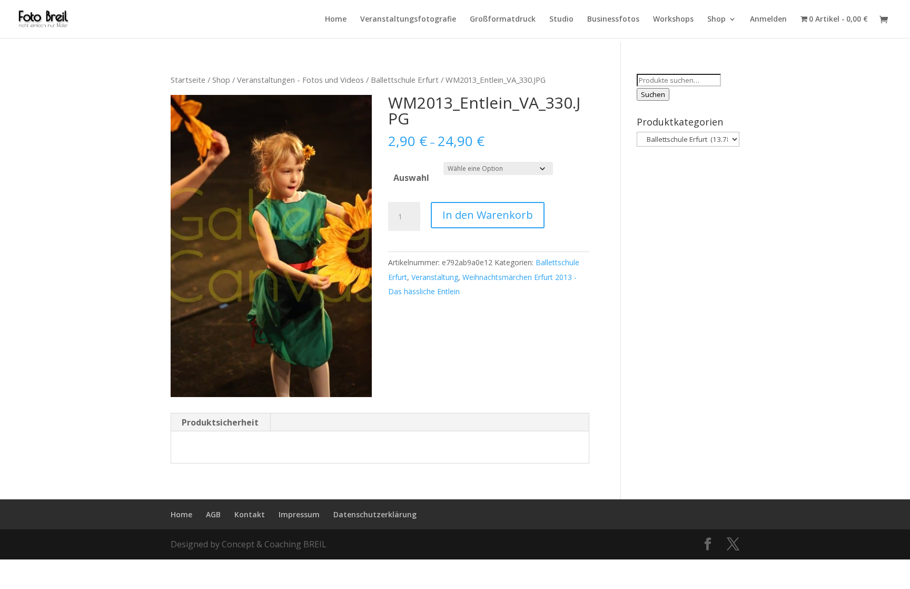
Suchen (653, 94)
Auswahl (411, 178)
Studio (561, 19)
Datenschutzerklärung (375, 514)
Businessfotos (613, 19)
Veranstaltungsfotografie (408, 19)
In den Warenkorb (487, 215)
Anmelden (768, 19)
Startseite (188, 79)
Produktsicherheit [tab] (220, 422)
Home (336, 19)
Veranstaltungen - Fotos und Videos (300, 79)
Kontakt (249, 514)
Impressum (299, 514)
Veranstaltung (434, 277)
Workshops (673, 19)
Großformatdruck (503, 19)
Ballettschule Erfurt (405, 79)
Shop (716, 19)
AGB (213, 514)
